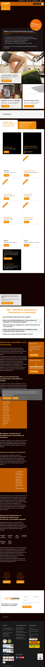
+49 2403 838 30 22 (9, 629)
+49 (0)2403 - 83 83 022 (8, 268)
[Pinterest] (21, 657)
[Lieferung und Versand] (35, 643)
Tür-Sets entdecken (7, 303)
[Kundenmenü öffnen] (36, 4)
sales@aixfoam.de (9, 628)
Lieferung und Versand (33, 637)
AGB (30, 632)
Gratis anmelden (26, 606)
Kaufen (6, 151)
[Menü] (42, 654)
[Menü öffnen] (42, 4)
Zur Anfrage (5, 106)
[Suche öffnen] (34, 4)
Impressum (31, 628)
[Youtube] (23, 657)
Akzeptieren (15, 398)
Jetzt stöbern (8, 258)
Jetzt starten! (29, 151)
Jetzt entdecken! (6, 80)
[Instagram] (19, 657)
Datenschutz (5, 395)
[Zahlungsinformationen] (8, 660)
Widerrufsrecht (32, 634)
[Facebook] (17, 657)
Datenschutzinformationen (34, 629)
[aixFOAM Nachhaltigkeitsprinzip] (5, 641)
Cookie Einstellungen (7, 398)
